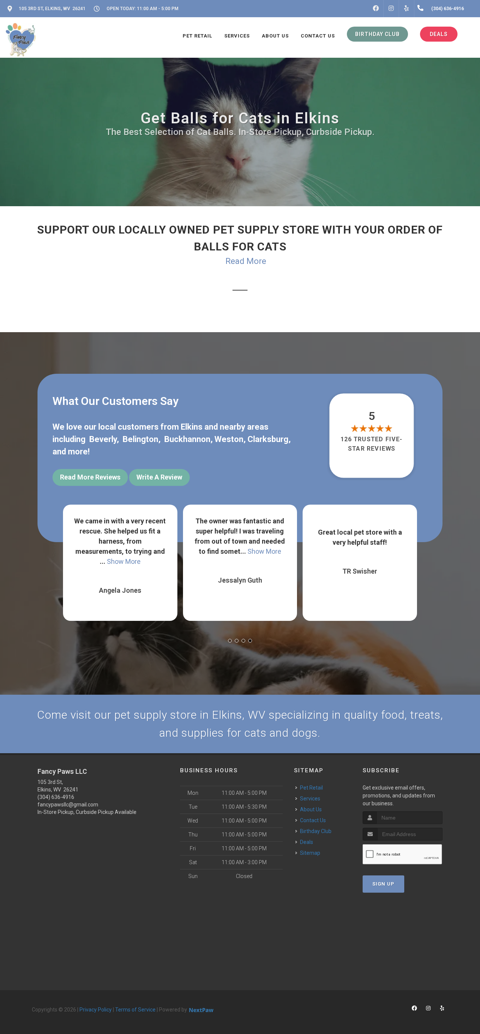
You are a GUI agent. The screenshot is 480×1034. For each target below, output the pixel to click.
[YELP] (406, 8)
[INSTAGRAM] (391, 8)
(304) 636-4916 (56, 797)
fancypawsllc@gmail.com (68, 805)
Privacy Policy (96, 1010)
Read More (245, 261)
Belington (140, 439)
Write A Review (159, 477)
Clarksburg (268, 439)
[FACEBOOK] (375, 8)
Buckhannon (187, 439)
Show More (144, 551)
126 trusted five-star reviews (372, 444)
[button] (230, 641)
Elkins (191, 427)
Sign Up (383, 884)
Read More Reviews (90, 477)
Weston (228, 439)
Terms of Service (135, 1010)
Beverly (103, 439)
